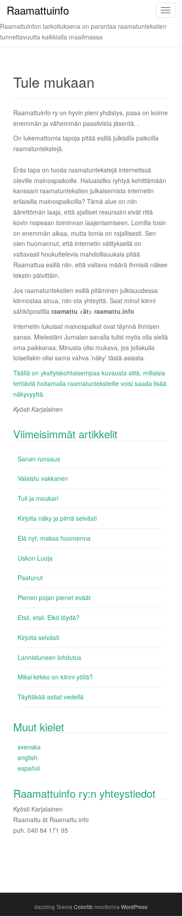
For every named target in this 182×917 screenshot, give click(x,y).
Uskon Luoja (35, 558)
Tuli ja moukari (38, 498)
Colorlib (83, 906)
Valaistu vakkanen (43, 478)
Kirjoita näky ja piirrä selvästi (57, 518)
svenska (29, 746)
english (28, 757)
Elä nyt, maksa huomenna (54, 538)
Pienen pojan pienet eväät (54, 597)
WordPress (134, 906)
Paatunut (30, 577)
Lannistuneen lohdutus (49, 657)
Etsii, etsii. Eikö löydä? (49, 617)
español (29, 768)
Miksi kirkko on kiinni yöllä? (55, 676)
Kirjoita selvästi (38, 637)
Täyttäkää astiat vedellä (50, 696)
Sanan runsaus (39, 458)
